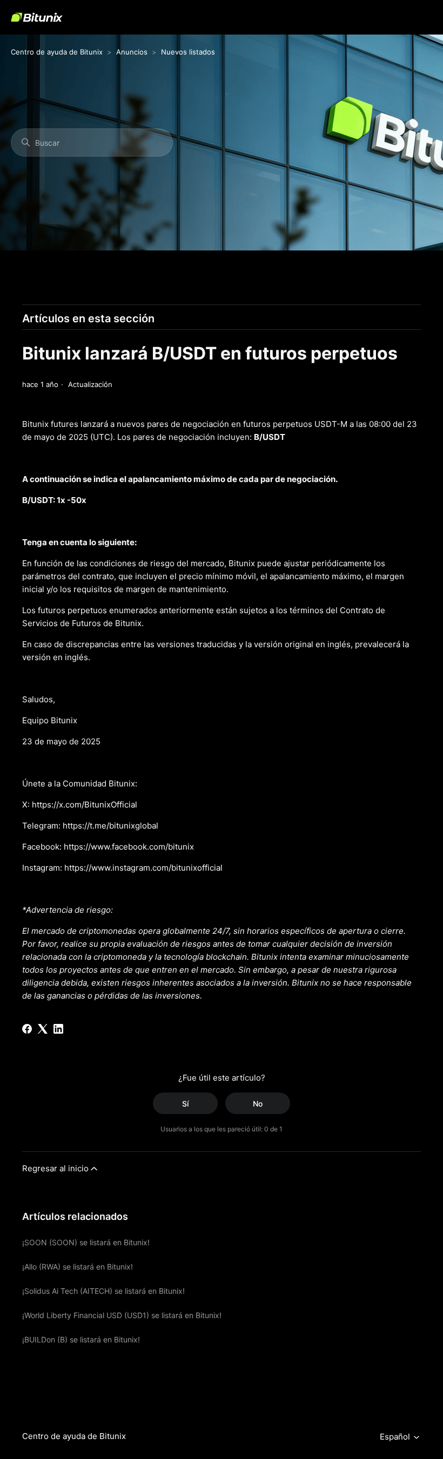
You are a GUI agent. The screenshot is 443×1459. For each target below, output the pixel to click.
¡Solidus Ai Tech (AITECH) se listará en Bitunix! (103, 1290)
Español (396, 1437)
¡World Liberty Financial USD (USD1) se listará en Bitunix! (122, 1315)
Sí (185, 1103)
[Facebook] (27, 1029)
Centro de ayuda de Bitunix (57, 51)
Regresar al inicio (55, 1168)
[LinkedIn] (58, 1029)
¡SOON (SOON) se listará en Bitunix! (86, 1242)
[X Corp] (43, 1029)
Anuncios (131, 51)
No (258, 1103)
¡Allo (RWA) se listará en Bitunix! (77, 1266)
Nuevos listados (188, 51)
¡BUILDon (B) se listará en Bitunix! (81, 1339)
